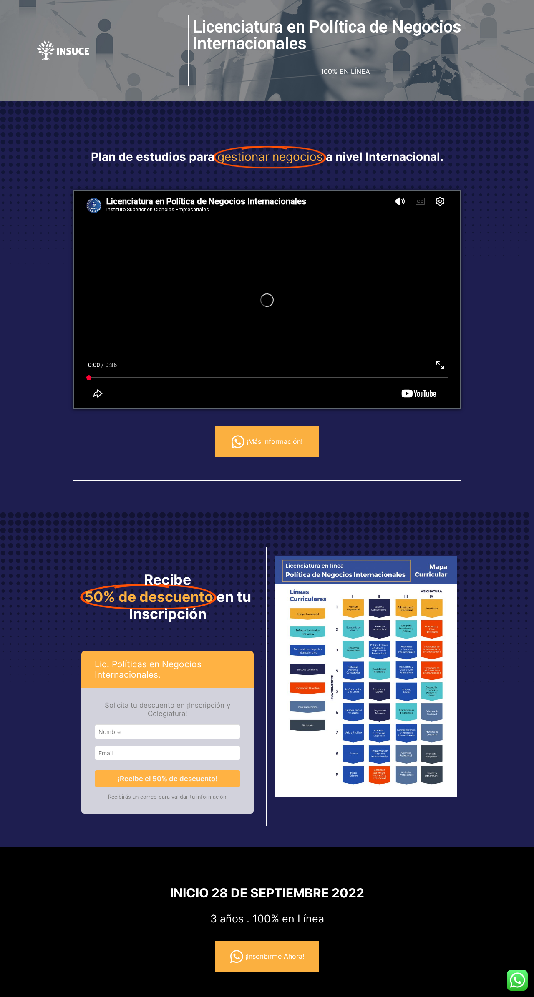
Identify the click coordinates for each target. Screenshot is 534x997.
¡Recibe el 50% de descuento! (167, 778)
